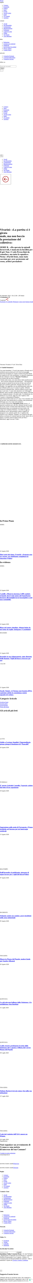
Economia (6, 7)
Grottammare (7, 27)
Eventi (5, 11)
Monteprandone (8, 28)
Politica (6, 8)
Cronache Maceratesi (9, 57)
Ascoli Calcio (7, 13)
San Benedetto (8, 25)
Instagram (6, 1245)
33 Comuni (7, 16)
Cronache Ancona (9, 59)
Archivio (6, 18)
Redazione (6, 42)
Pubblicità (6, 45)
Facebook (6, 1240)
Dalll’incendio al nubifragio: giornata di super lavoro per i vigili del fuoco (14, 873)
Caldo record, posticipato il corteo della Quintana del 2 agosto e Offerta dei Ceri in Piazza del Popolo (15, 1047)
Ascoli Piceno (4, 705)
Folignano (6, 30)
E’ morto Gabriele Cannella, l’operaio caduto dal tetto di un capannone (16, 786)
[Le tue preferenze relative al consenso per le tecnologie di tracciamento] (30, 1280)
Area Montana (8, 36)
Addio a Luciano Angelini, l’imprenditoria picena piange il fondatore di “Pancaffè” (15, 743)
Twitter (5, 1242)
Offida (5, 33)
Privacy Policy (8, 48)
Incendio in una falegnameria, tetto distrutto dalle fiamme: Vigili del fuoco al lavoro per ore (16, 658)
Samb (5, 14)
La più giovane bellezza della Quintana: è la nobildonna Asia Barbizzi (16, 1003)
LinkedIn (6, 1244)
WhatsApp (16, 1163)
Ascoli (5, 24)
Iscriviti (19, 1252)
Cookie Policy (7, 50)
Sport (5, 10)
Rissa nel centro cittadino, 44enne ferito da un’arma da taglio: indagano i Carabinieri (15, 628)
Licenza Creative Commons (20, 1260)
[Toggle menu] (1, 70)
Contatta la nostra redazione (7, 1153)
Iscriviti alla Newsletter (10, 47)
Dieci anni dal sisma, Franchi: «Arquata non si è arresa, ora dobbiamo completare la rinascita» (16, 556)
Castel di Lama (8, 31)
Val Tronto (6, 35)
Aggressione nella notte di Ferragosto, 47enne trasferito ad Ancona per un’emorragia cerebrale (16, 829)
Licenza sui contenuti (9, 44)
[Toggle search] (1, 156)
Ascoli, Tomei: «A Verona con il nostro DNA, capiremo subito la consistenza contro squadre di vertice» (16, 693)
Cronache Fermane (9, 56)
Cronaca (6, 5)
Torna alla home (4, 707)
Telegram (15, 1167)
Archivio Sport (4, 702)
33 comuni (6, 117)
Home (1, 0)
